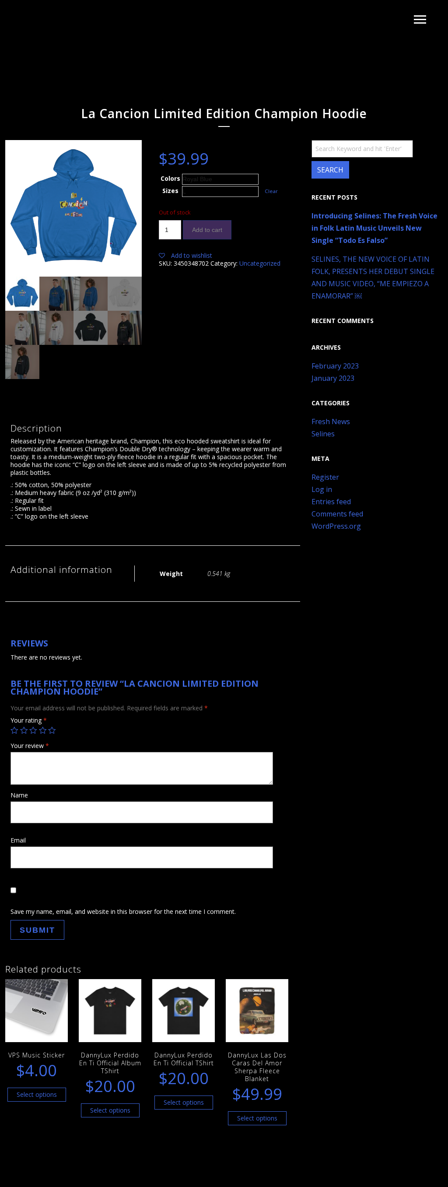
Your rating (28, 720)
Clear (271, 191)
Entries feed (331, 501)
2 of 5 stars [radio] (24, 730)
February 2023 (335, 366)
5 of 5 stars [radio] (52, 730)
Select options (37, 1094)
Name (19, 795)
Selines (323, 434)
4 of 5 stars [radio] (43, 730)
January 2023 (333, 378)
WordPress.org (336, 526)
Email (18, 840)
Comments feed (337, 514)
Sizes (170, 190)
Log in (322, 489)
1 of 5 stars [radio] (14, 730)
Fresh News (331, 421)
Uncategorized (259, 263)
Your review (29, 745)
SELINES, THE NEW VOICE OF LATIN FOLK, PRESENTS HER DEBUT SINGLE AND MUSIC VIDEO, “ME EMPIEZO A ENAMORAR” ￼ (373, 277)
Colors (170, 178)
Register (325, 477)
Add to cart (207, 229)
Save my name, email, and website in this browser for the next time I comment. (123, 911)
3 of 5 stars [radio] (33, 730)
